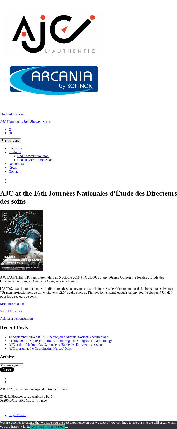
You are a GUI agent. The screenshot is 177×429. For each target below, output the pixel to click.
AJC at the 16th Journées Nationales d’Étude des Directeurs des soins (56, 344)
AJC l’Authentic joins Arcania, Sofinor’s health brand (58, 337)
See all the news (11, 311)
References (16, 164)
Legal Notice (17, 415)
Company (15, 148)
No (40, 426)
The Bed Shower (11, 114)
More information (12, 304)
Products (15, 152)
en (10, 133)
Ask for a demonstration (16, 318)
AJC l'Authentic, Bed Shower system (25, 121)
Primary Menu (10, 140)
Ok (33, 426)
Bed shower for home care (35, 160)
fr (10, 129)
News (13, 167)
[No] (66, 427)
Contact (14, 171)
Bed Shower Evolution (33, 156)
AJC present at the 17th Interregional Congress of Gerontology (60, 341)
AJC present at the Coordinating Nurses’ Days (40, 348)
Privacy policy (54, 426)
